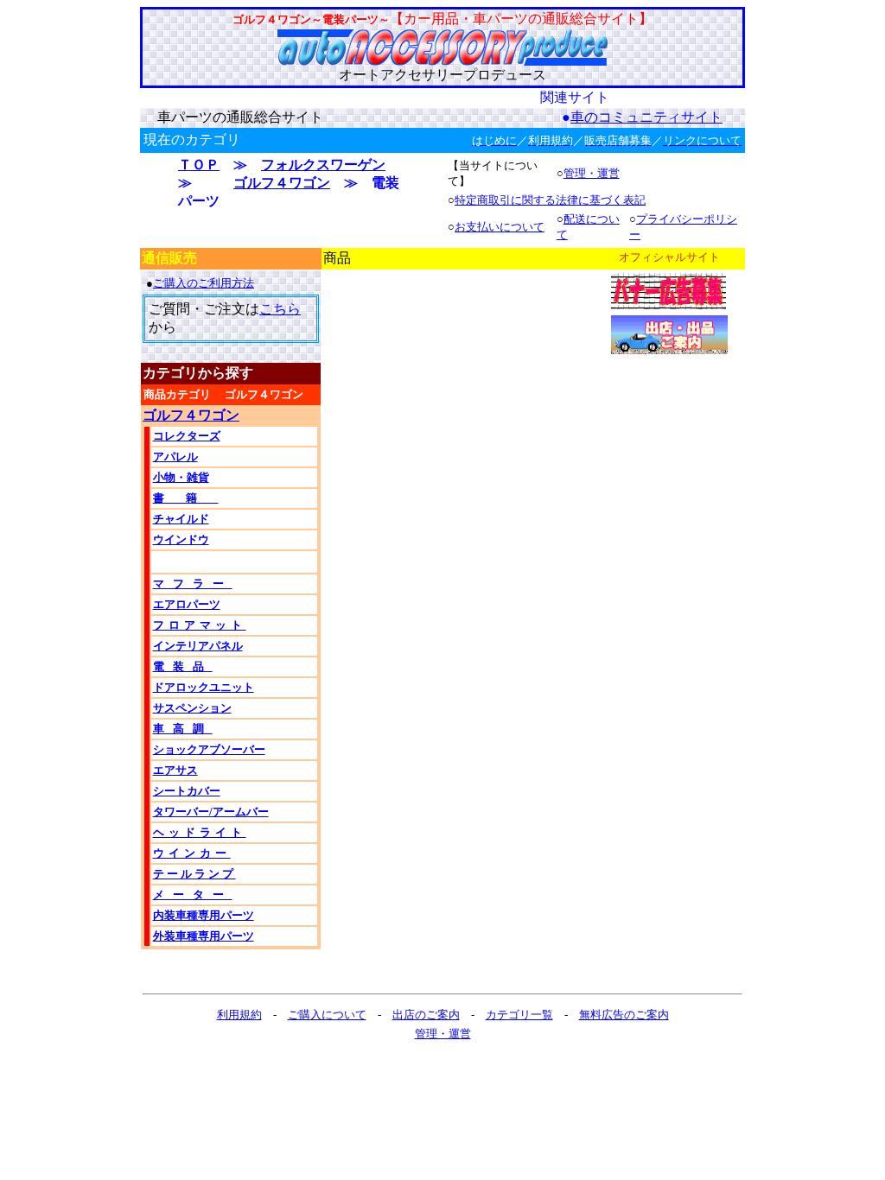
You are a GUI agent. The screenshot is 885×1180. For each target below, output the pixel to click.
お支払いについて (499, 226)
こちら (280, 308)
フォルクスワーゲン (323, 164)
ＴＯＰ (199, 164)
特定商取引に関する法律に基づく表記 (550, 199)
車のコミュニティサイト (646, 117)
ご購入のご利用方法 (203, 282)
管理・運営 (591, 173)
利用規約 (239, 1014)
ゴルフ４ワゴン (281, 182)
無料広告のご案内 (624, 1014)
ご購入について (327, 1014)
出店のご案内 (426, 1014)
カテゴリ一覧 (519, 1014)
